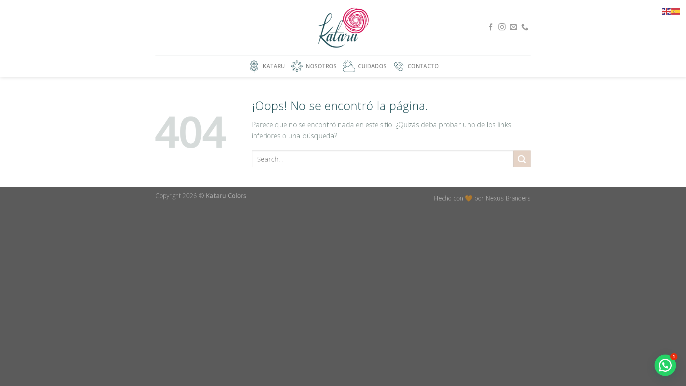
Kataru (274, 66)
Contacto (423, 66)
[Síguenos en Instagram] (502, 27)
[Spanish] (676, 10)
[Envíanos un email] (513, 27)
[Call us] (524, 27)
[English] (666, 10)
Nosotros (321, 66)
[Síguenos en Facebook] (490, 27)
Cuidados (372, 66)
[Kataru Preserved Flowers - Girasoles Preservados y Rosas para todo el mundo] (343, 28)
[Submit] (522, 158)
